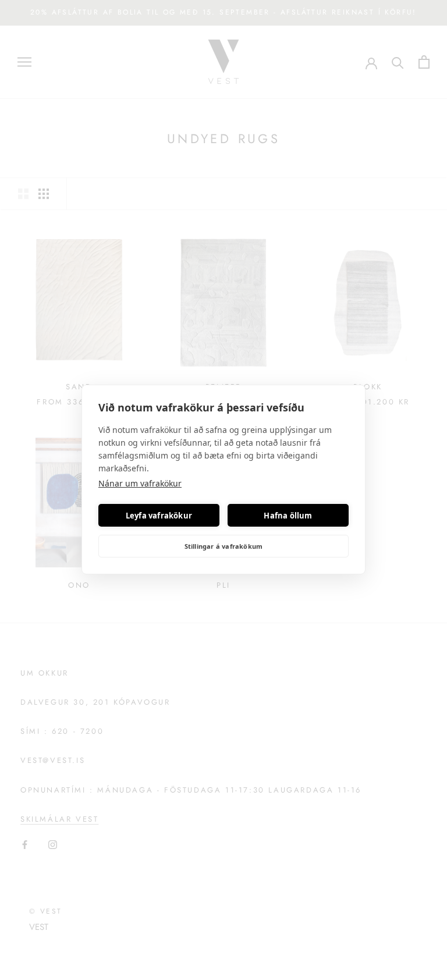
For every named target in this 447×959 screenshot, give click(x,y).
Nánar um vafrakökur (140, 483)
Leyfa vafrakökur (159, 515)
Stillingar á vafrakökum (224, 546)
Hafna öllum (288, 515)
